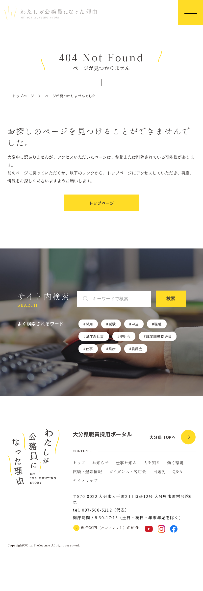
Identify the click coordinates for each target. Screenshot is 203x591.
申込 (135, 323)
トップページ (23, 95)
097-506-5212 (97, 510)
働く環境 (175, 463)
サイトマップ (85, 480)
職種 (158, 323)
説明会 (125, 336)
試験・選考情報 (87, 471)
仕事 (89, 348)
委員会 (136, 348)
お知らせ (100, 463)
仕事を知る (126, 463)
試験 (112, 323)
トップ (79, 463)
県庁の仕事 (95, 336)
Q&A (177, 471)
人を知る (152, 463)
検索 (170, 298)
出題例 (159, 471)
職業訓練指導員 (159, 336)
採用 (89, 323)
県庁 (112, 348)
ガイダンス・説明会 (127, 471)
